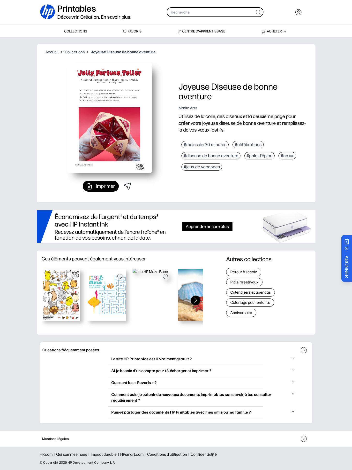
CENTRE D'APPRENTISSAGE (203, 31)
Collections (75, 52)
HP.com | (48, 454)
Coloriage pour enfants (250, 302)
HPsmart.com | (133, 454)
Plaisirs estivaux (244, 282)
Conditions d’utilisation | (169, 454)
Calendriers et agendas (250, 292)
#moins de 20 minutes (205, 144)
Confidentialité (204, 454)
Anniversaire (241, 312)
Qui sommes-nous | (73, 454)
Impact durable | (105, 454)
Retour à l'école (243, 272)
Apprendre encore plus (207, 226)
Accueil (52, 52)
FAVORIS (135, 31)
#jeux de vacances (202, 167)
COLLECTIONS (75, 31)
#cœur (287, 155)
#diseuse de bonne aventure (211, 155)
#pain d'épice (259, 155)
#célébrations (248, 144)
